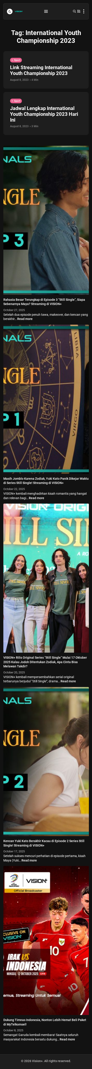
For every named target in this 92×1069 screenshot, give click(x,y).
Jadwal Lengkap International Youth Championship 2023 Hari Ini (44, 114)
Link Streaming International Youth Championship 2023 (41, 70)
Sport (17, 60)
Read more (25, 319)
